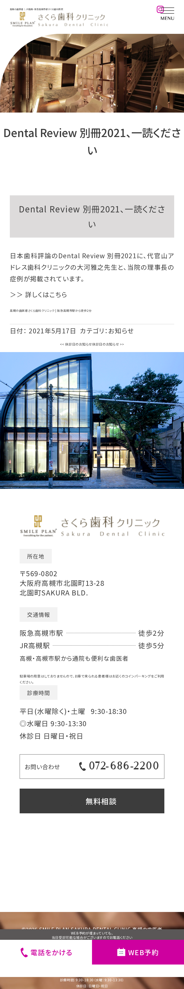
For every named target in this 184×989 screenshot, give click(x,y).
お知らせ (121, 330)
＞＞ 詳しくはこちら (38, 294)
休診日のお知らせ (76, 344)
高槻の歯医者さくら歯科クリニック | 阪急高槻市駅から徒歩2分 (51, 310)
